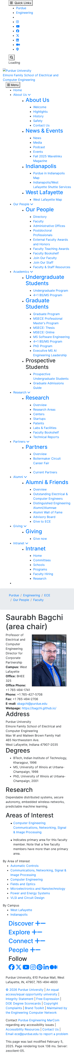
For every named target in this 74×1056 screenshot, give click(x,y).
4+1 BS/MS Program (47, 295)
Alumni (18, 477)
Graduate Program (46, 314)
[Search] (12, 57)
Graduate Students (37, 303)
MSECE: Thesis (44, 328)
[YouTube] (18, 26)
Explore (20, 932)
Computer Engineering (29, 823)
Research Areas (44, 409)
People (19, 950)
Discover (22, 923)
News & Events (44, 130)
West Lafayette (44, 192)
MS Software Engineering (51, 337)
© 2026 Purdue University (24, 990)
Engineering (24, 12)
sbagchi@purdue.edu (32, 703)
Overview (40, 405)
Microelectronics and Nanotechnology (37, 888)
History (38, 116)
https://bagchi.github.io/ (39, 708)
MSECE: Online (43, 332)
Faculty (38, 221)
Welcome (39, 107)
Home (17, 90)
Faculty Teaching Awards (51, 249)
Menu (14, 85)
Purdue (21, 8)
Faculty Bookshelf (46, 253)
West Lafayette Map (47, 199)
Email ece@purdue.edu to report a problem (37, 1034)
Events (38, 152)
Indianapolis (41, 166)
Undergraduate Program (50, 290)
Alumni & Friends (47, 482)
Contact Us (41, 125)
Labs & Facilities (44, 428)
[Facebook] (17, 31)
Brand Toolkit (34, 1008)
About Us (20, 95)
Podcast (39, 147)
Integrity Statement (19, 999)
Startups (39, 419)
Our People (21, 204)
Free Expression (47, 999)
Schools (39, 565)
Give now (40, 538)
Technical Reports (46, 437)
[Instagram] (17, 22)
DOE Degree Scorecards (23, 1003)
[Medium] (18, 45)
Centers (38, 414)
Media (37, 142)
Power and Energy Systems (30, 893)
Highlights (40, 111)
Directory (40, 217)
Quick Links (22, 3)
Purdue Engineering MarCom (38, 1020)
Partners (19, 441)
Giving (18, 526)
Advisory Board (44, 517)
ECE (47, 595)
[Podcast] (17, 49)
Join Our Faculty (45, 258)
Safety (38, 121)
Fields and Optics (22, 884)
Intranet (19, 543)
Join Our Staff (43, 262)
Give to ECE (42, 521)
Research (20, 392)
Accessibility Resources (22, 1029)
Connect (22, 941)
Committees (42, 560)
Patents (38, 423)
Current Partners (45, 472)
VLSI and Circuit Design (27, 898)
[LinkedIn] (17, 40)
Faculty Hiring (43, 574)
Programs (40, 569)
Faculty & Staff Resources (51, 267)
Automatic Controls (24, 866)
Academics (21, 271)
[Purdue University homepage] (17, 70)
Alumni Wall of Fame (47, 512)
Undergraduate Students (45, 280)
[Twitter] (17, 35)
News (37, 138)
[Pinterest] (40, 968)
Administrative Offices (49, 226)
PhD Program (42, 346)
